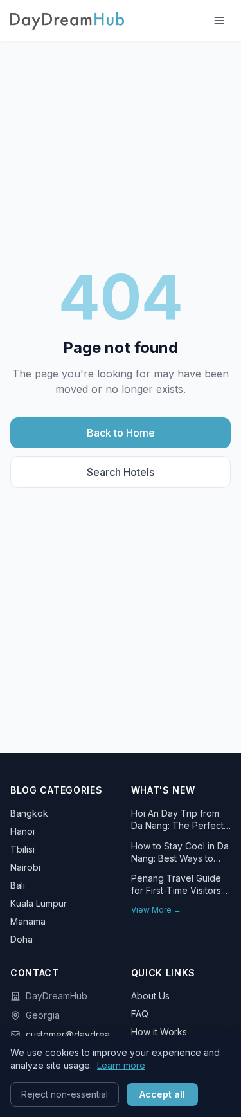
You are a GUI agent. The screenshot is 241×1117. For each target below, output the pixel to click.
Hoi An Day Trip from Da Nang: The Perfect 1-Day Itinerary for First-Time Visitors (180, 820)
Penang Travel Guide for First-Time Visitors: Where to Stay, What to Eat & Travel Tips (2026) (180, 885)
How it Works (159, 1031)
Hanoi (22, 831)
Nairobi (25, 867)
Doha (21, 939)
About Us (150, 995)
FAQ (139, 1013)
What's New (163, 790)
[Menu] (219, 20)
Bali (17, 885)
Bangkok (29, 813)
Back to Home (121, 432)
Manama (28, 921)
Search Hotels (120, 472)
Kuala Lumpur (38, 903)
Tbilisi (22, 849)
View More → (156, 909)
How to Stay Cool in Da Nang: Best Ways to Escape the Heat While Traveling (180, 852)
